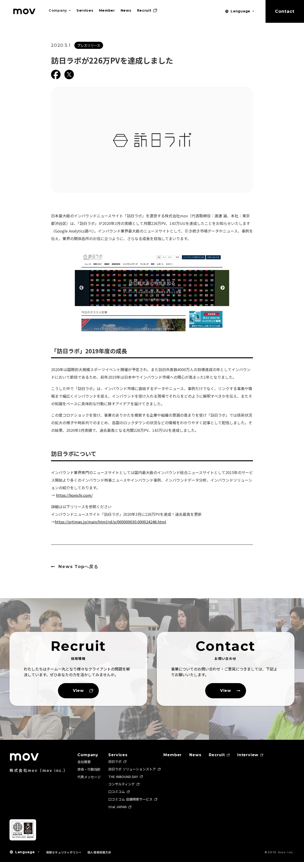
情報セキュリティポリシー (64, 852)
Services (117, 755)
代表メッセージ (89, 776)
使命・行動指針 (89, 769)
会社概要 (84, 761)
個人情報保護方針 (99, 852)
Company (87, 755)
